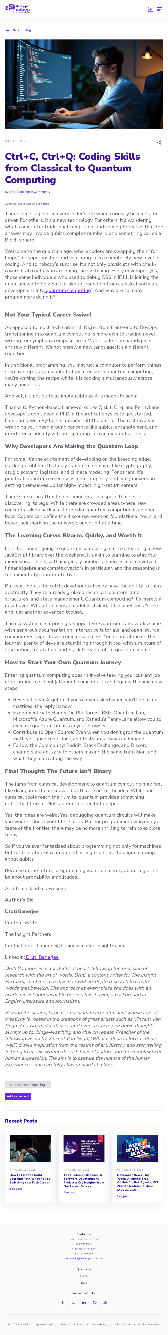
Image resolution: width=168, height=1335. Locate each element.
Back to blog (22, 30)
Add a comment (18, 1096)
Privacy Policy (123, 1324)
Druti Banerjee (19, 192)
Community (42, 192)
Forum (45, 204)
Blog (84, 1283)
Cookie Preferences (149, 1324)
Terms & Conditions (72, 1324)
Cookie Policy (99, 1324)
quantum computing (67, 290)
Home (84, 1276)
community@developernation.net (84, 1258)
